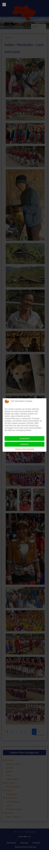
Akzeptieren (24, 438)
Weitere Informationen (24, 449)
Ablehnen (25, 444)
